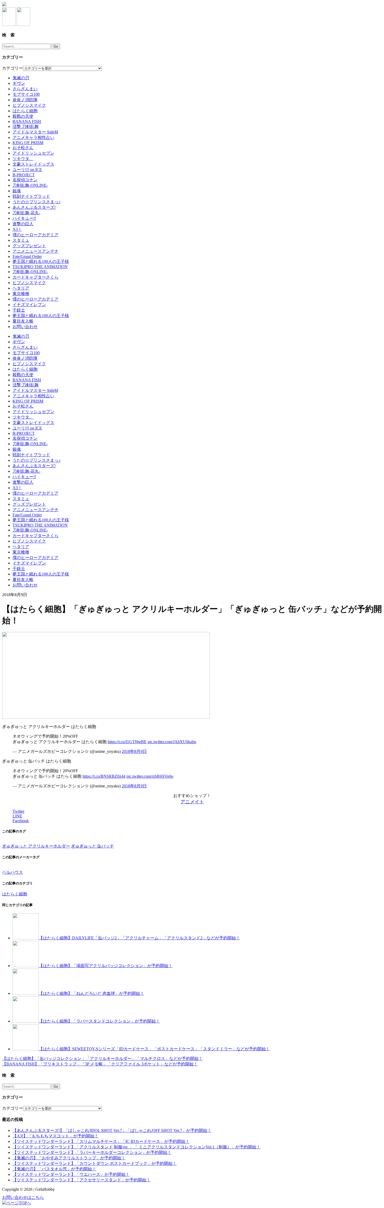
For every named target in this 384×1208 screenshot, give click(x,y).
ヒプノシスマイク (29, 105)
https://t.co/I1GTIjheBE (127, 742)
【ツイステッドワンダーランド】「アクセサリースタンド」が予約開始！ (81, 1180)
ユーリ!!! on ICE (27, 169)
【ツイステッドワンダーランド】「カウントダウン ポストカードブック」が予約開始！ (95, 1163)
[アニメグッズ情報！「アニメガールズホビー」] (4, 5)
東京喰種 (21, 293)
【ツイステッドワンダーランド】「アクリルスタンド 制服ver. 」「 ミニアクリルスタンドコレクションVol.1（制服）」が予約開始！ (136, 1147)
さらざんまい (25, 89)
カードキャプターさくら (36, 277)
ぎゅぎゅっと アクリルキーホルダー (36, 846)
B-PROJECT (24, 175)
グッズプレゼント (29, 246)
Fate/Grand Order (27, 256)
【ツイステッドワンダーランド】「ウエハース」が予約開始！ (71, 1174)
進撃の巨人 (23, 224)
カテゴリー (12, 68)
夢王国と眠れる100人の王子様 (41, 261)
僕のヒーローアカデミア (36, 235)
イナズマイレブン (29, 304)
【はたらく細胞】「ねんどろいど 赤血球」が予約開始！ (91, 993)
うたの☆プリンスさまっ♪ (37, 202)
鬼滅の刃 (21, 78)
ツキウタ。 (23, 158)
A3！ (17, 229)
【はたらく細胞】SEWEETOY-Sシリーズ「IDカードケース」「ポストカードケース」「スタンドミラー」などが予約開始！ (154, 1049)
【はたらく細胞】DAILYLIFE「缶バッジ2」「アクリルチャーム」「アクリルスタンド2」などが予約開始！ (139, 938)
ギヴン (19, 83)
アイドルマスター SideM (35, 132)
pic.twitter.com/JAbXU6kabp (172, 742)
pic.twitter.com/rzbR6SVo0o (149, 776)
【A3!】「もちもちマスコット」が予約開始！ (55, 1136)
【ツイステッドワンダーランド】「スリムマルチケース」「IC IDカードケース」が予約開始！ (101, 1141)
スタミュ (21, 240)
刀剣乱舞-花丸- (26, 213)
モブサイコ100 (26, 94)
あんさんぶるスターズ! (34, 207)
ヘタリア (21, 288)
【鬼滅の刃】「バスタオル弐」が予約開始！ (54, 1169)
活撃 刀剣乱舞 (26, 126)
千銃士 (19, 310)
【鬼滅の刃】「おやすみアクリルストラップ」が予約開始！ (69, 1158)
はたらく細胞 (25, 111)
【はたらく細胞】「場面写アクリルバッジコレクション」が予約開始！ (105, 965)
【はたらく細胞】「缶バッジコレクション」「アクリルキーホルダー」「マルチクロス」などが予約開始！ (102, 1058)
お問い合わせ (25, 326)
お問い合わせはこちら (23, 1197)
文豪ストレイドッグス (33, 164)
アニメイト (192, 801)
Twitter (18, 811)
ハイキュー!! (24, 218)
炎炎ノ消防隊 (25, 100)
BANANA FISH (27, 121)
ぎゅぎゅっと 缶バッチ (92, 846)
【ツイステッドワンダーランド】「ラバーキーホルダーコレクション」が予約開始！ (92, 1152)
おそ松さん (23, 147)
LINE (17, 816)
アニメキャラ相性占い (33, 137)
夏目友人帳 (23, 321)
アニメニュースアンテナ (36, 251)
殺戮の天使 (23, 116)
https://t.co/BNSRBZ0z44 (104, 776)
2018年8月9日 (134, 751)
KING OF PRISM (28, 142)
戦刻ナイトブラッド (31, 196)
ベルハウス (12, 872)
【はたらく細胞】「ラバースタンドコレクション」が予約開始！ (99, 1021)
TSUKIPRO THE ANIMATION (40, 266)
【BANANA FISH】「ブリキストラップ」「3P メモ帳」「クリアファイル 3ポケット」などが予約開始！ (100, 1064)
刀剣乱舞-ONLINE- (30, 185)
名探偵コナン (25, 180)
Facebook (21, 820)
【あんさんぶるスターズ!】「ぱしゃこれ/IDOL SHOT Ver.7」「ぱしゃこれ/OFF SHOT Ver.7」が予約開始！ (112, 1130)
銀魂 (17, 191)
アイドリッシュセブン (33, 153)
